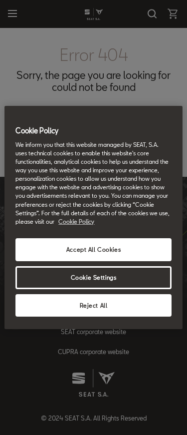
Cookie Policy (76, 221)
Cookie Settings (94, 277)
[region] (93, 218)
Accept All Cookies (93, 249)
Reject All (94, 305)
